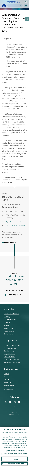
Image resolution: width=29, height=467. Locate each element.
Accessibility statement (12, 359)
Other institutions (10, 319)
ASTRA (6, 377)
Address (7, 325)
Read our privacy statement (15, 450)
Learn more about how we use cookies (15, 453)
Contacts (7, 322)
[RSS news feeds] (15, 406)
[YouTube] (19, 402)
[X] (6, 402)
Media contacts (10, 242)
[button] (25, 2)
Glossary (7, 317)
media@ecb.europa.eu (17, 225)
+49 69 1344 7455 (15, 222)
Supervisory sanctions (15, 295)
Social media (8, 334)
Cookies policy (9, 351)
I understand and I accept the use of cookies (15, 459)
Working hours (9, 328)
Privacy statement (10, 348)
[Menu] (25, 5)
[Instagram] (15, 402)
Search (20, 5)
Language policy (9, 354)
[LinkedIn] (10, 402)
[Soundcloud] (24, 402)
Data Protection (9, 357)
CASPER (6, 379)
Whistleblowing (9, 385)
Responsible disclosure (12, 362)
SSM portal (7, 382)
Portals (6, 374)
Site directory (9, 389)
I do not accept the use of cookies (15, 463)
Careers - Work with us (11, 314)
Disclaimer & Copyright (12, 345)
